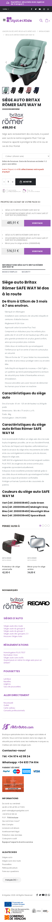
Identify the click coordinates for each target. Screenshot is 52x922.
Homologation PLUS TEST (14, 652)
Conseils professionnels (14, 710)
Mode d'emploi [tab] (9, 272)
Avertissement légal (10, 831)
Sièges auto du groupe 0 (14, 628)
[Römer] (13, 603)
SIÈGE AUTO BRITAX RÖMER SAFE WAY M (19, 35)
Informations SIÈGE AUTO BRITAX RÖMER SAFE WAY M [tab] (22, 266)
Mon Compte (7, 824)
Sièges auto (7, 857)
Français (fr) (10, 880)
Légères (7, 684)
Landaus (7, 679)
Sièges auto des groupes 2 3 (16, 633)
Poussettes (7, 864)
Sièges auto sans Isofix (14, 657)
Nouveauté (8, 703)
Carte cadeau (9, 708)
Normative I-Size (11, 655)
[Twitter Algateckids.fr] (35, 9)
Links (5, 9)
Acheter (27, 181)
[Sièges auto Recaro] (38, 603)
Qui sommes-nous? (11, 821)
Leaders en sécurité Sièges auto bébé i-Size (19, 31)
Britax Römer (44, 31)
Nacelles (7, 681)
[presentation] (6, 62)
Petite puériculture (9, 868)
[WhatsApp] (48, 9)
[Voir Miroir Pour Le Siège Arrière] (38, 543)
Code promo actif (9, 838)
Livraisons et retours (10, 828)
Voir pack (37, 223)
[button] (41, 21)
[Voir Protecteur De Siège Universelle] (13, 543)
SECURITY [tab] (26, 272)
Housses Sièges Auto (13, 636)
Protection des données (12, 835)
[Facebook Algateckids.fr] (31, 9)
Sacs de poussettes (12, 686)
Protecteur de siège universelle (11, 567)
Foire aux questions (10, 871)
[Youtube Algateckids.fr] (39, 9)
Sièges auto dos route (13, 626)
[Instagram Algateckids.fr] (44, 9)
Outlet (6, 705)
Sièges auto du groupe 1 (14, 631)
